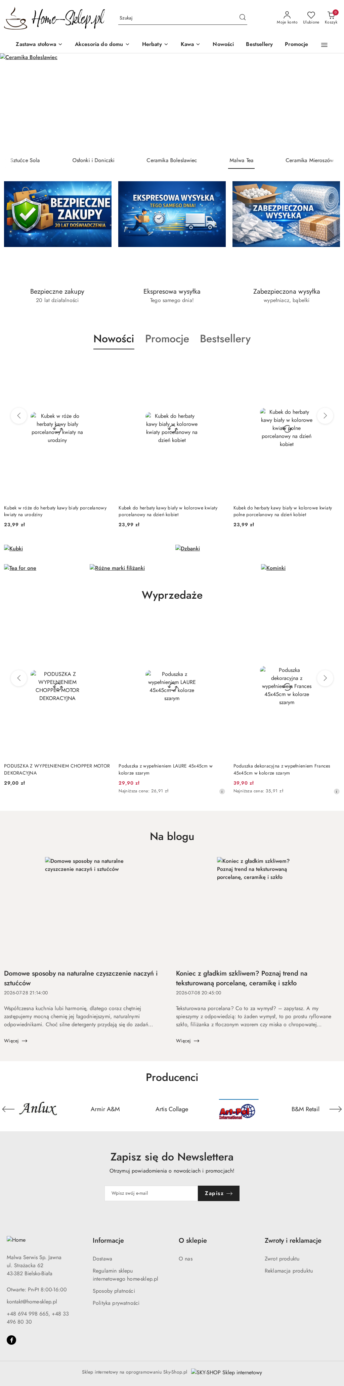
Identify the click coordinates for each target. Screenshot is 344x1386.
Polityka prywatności (116, 1303)
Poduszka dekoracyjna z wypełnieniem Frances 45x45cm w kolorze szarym (282, 769)
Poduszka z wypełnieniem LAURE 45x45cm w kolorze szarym (166, 769)
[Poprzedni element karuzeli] (8, 1109)
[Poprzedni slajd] (15, 103)
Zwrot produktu (282, 1259)
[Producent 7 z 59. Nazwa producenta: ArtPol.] (238, 1109)
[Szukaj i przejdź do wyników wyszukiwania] (242, 18)
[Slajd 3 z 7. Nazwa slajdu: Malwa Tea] (172, 102)
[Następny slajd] (329, 103)
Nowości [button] (113, 338)
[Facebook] (11, 1340)
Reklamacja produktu (289, 1271)
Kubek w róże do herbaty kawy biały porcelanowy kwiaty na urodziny (55, 511)
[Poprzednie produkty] (19, 415)
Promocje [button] (167, 338)
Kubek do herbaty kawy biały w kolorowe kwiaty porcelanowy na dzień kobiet (168, 511)
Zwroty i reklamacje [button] (293, 1240)
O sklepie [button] (193, 1240)
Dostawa (102, 1259)
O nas (185, 1259)
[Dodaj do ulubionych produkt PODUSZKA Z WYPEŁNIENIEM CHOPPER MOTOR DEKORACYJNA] (103, 623)
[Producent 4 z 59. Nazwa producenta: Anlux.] (38, 1109)
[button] (324, 45)
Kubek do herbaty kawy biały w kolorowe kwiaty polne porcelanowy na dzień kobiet (282, 511)
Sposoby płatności (114, 1291)
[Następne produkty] (325, 415)
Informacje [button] (108, 1240)
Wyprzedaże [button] (172, 595)
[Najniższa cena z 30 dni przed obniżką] (222, 791)
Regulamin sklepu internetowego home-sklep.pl (125, 1275)
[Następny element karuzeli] (335, 1109)
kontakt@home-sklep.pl (32, 1301)
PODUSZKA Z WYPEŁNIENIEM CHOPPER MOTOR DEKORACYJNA (57, 769)
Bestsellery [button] (225, 338)
